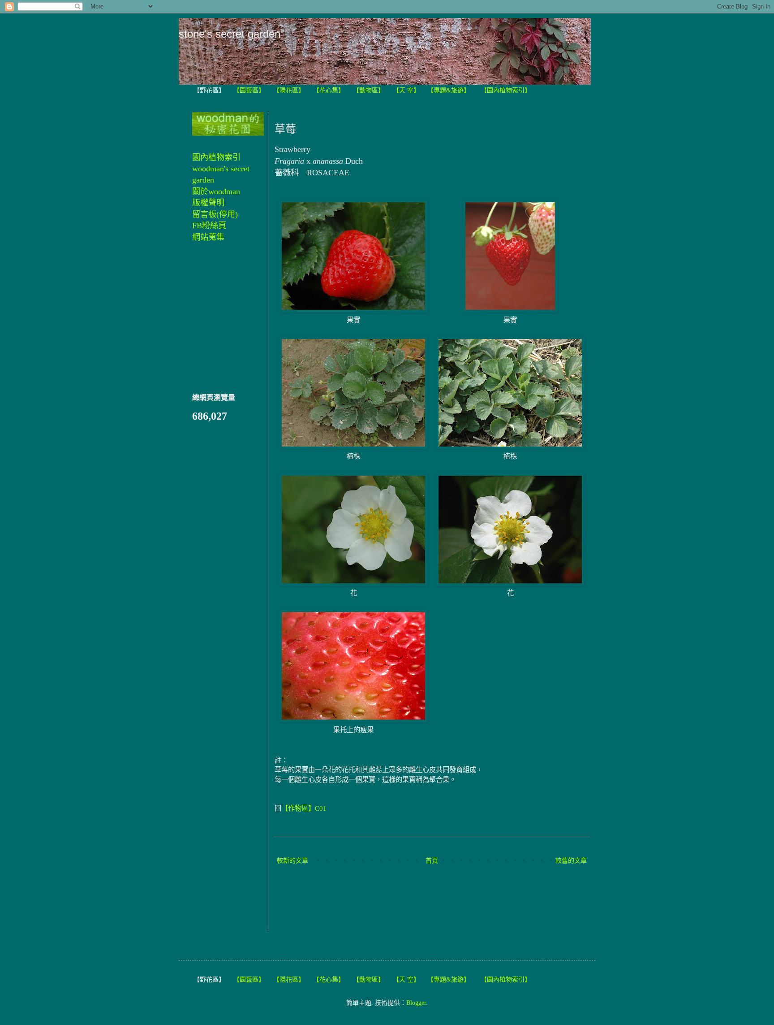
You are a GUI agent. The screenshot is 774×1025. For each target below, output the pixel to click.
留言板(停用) (215, 214)
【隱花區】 (289, 90)
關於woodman (216, 191)
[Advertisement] (438, 899)
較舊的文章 (571, 860)
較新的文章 (292, 860)
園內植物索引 (216, 157)
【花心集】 (328, 90)
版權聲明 (208, 202)
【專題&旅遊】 (448, 90)
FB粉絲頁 (209, 225)
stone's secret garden (229, 34)
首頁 (432, 860)
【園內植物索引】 (506, 90)
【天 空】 (406, 90)
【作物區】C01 (304, 808)
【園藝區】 (249, 90)
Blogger (416, 1002)
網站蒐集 (208, 237)
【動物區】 (368, 90)
